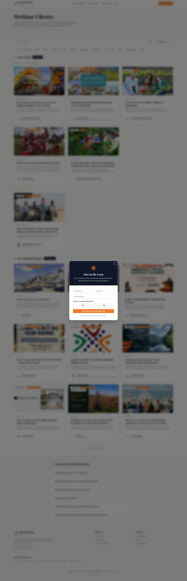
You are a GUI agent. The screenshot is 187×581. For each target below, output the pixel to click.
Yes (83, 305)
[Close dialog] (115, 264)
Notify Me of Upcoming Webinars (93, 311)
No (104, 305)
